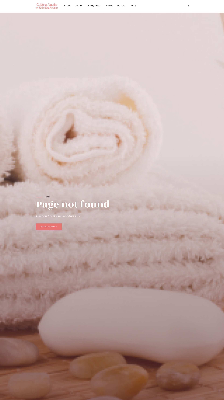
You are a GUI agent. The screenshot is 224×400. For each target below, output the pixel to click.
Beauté (66, 6)
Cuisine (108, 6)
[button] (188, 6)
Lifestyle (122, 6)
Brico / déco (93, 6)
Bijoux (78, 6)
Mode (134, 6)
